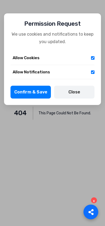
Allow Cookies (26, 57)
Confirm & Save (30, 92)
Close (74, 92)
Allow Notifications (31, 72)
